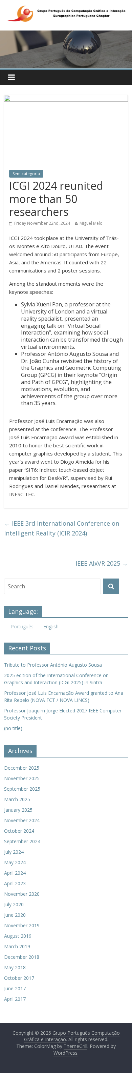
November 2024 (22, 820)
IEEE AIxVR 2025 (101, 563)
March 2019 (17, 946)
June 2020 (15, 915)
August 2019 (17, 936)
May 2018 (15, 967)
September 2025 (22, 789)
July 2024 (14, 852)
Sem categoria (26, 174)
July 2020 (14, 904)
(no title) (13, 728)
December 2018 (21, 957)
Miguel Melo (91, 223)
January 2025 (18, 810)
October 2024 (19, 831)
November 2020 (22, 894)
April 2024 (15, 873)
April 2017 (15, 999)
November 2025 (22, 778)
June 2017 (15, 988)
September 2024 (22, 841)
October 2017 (19, 978)
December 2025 (21, 768)
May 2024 (15, 862)
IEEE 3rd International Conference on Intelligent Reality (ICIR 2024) (61, 528)
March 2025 (17, 799)
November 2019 (22, 925)
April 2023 (15, 883)
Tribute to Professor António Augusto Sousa (53, 665)
